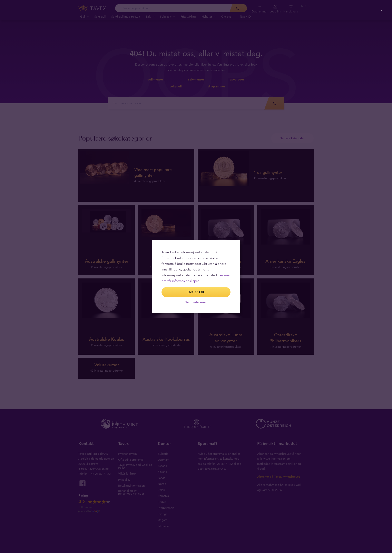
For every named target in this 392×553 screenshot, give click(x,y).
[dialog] (196, 276)
